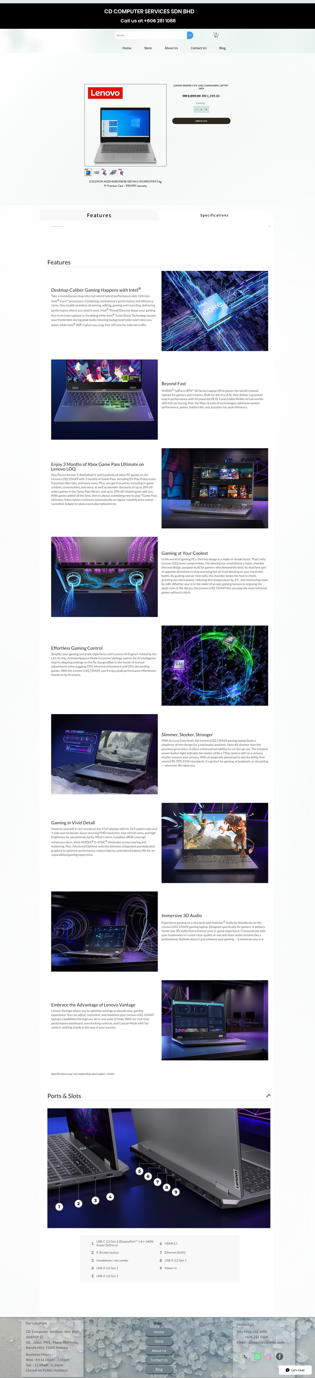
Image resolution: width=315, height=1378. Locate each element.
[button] (216, 35)
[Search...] (190, 35)
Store (159, 1342)
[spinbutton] (201, 110)
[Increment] (206, 110)
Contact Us (159, 1360)
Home (87, 72)
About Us (159, 1351)
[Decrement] (196, 110)
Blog (159, 1370)
